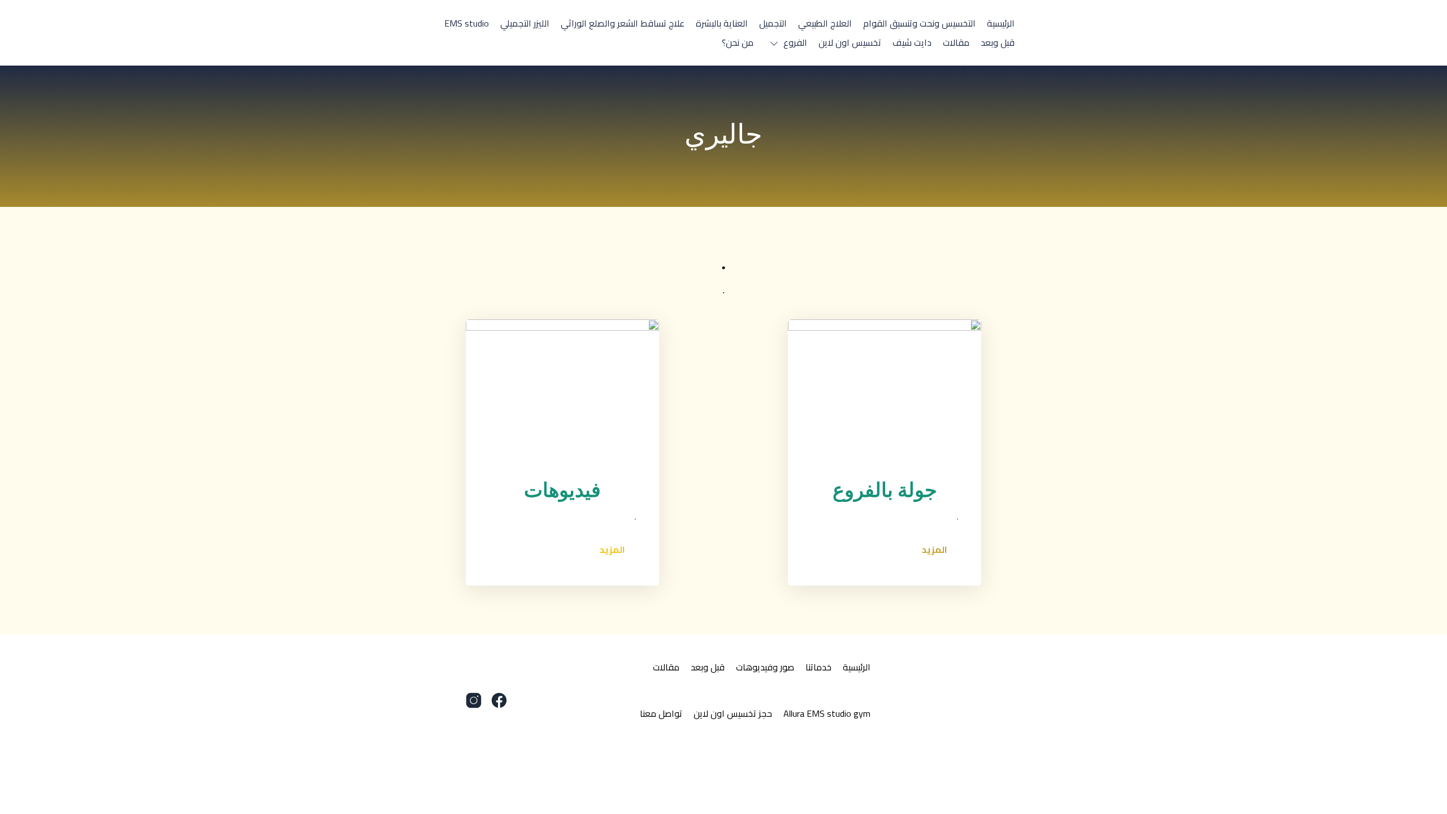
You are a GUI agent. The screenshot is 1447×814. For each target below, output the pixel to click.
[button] (786, 42)
